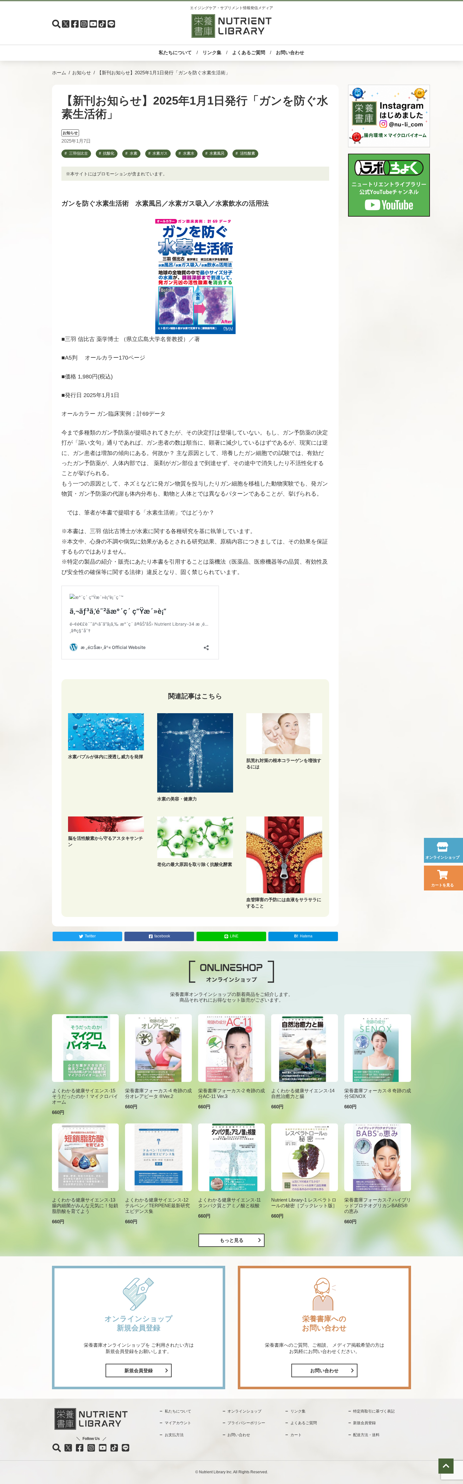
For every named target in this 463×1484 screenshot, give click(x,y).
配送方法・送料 (366, 1435)
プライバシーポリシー (246, 1423)
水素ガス (160, 153)
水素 (133, 153)
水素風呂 (217, 153)
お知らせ (81, 72)
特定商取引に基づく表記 (374, 1411)
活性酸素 (247, 153)
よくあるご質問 (248, 52)
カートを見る (442, 885)
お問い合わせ (290, 52)
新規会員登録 (138, 1370)
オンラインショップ (443, 857)
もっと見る (231, 1240)
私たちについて (175, 52)
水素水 (188, 153)
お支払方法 (174, 1435)
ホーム (59, 72)
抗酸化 (108, 153)
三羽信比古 (78, 153)
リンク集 (212, 52)
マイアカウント (178, 1423)
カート (296, 1435)
